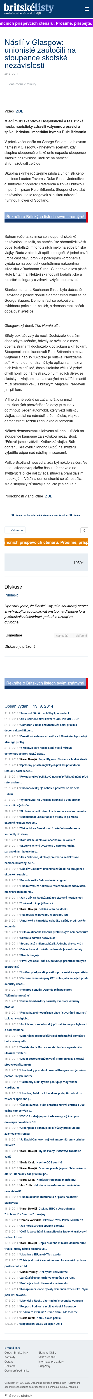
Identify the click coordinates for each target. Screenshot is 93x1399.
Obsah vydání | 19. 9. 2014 (29, 706)
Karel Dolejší (28, 759)
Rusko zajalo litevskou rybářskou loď (44, 915)
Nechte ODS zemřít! (49, 1162)
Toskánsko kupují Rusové (36, 903)
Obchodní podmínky (17, 1370)
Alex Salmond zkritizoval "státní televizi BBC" (49, 719)
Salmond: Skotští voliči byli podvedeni (44, 713)
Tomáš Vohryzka (31, 1220)
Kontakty (10, 1357)
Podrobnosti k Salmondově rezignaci (43, 880)
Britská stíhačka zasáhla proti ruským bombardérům (54, 932)
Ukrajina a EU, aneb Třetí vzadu (40, 1254)
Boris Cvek (27, 1162)
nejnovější (63, 635)
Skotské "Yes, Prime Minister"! (63, 1220)
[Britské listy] (46, 217)
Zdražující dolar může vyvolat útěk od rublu (47, 1277)
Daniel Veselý (29, 1272)
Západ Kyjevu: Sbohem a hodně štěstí (63, 759)
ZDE (19, 111)
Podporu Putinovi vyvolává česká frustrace (48, 1306)
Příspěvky (44, 1366)
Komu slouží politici (49, 1318)
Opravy (9, 1361)
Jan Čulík (26, 1185)
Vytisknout (16, 530)
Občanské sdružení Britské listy (48, 1382)
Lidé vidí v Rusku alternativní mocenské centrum (51, 1300)
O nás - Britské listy (16, 1352)
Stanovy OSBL (47, 1352)
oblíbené (81, 635)
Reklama (10, 1366)
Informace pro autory (51, 1361)
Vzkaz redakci (47, 1357)
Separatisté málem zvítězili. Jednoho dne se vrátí (51, 943)
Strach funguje (29, 955)
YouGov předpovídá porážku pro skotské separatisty (54, 972)
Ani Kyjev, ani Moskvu (53, 1272)
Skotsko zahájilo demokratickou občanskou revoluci (53, 811)
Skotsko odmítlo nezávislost (38, 938)
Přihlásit (11, 595)
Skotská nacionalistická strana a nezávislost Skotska (45, 515)
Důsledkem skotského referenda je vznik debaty (51, 949)
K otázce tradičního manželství (56, 1180)
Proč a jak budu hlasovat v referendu (43, 1283)
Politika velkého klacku (53, 909)
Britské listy (38, 9)
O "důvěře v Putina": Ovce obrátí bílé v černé (49, 1312)
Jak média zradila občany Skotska (42, 1226)
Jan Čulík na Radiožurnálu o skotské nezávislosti (51, 897)
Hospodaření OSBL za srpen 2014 (40, 1324)
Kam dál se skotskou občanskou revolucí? (47, 840)
